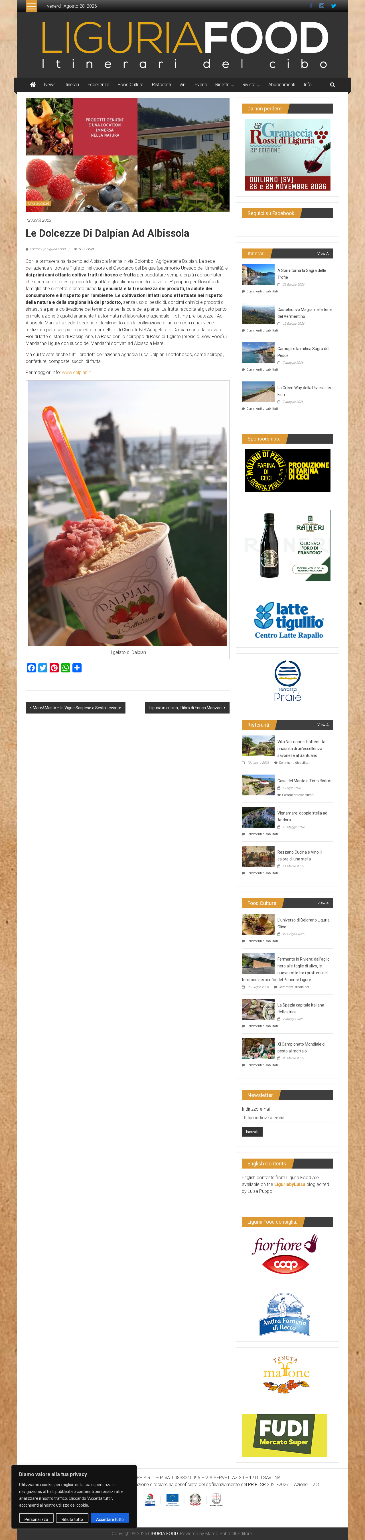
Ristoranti (161, 84)
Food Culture (130, 84)
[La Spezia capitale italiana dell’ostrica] (258, 1008)
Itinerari (71, 84)
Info (308, 84)
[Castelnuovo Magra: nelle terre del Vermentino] (258, 313)
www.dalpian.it (76, 372)
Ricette (222, 84)
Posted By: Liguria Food (48, 249)
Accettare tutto (110, 1519)
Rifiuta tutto (72, 1519)
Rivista (249, 84)
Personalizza (36, 1519)
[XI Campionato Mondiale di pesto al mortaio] (258, 1047)
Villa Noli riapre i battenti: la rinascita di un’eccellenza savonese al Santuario (301, 748)
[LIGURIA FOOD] (182, 44)
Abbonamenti (281, 84)
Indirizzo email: (256, 1109)
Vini (182, 84)
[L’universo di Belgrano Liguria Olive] (258, 923)
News (50, 84)
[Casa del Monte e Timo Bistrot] (258, 784)
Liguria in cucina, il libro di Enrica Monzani (185, 708)
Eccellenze (98, 84)
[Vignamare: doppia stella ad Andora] (258, 816)
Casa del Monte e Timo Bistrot (304, 781)
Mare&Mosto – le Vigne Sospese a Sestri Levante (77, 708)
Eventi (201, 84)
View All (323, 253)
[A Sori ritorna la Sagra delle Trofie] (258, 274)
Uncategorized (38, 203)
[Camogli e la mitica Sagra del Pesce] (258, 352)
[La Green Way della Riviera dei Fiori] (258, 391)
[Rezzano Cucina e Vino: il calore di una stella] (258, 855)
